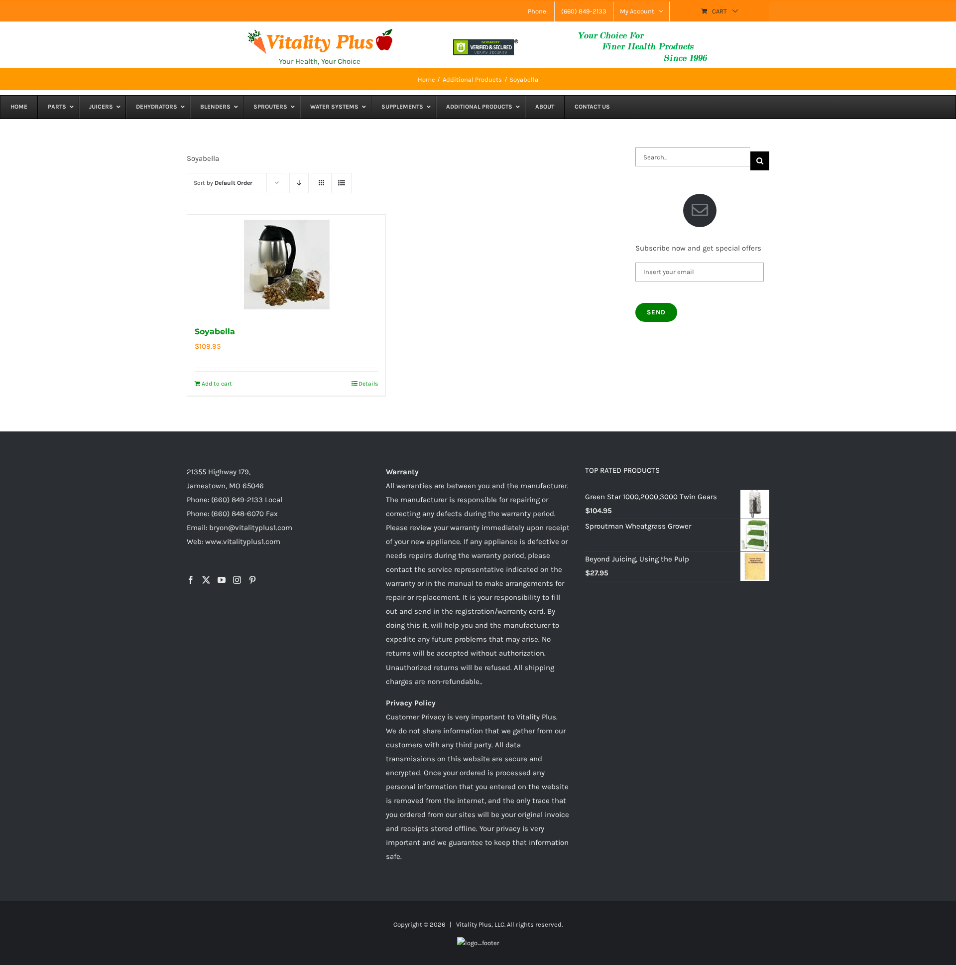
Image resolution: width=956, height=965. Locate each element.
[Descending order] (299, 183)
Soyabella (215, 331)
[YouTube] (222, 580)
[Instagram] (237, 580)
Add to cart (217, 383)
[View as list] (341, 183)
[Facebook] (191, 580)
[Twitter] (206, 580)
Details (368, 383)
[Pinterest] (252, 580)
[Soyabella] (286, 264)
